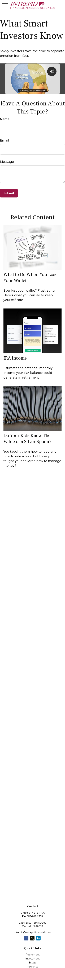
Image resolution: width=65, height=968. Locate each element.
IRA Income (15, 358)
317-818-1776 (37, 912)
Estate (33, 962)
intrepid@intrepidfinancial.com (32, 932)
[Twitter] (32, 938)
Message (7, 162)
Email (4, 140)
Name (5, 119)
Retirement (32, 954)
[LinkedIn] (38, 938)
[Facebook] (26, 938)
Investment (32, 958)
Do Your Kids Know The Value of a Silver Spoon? (27, 438)
